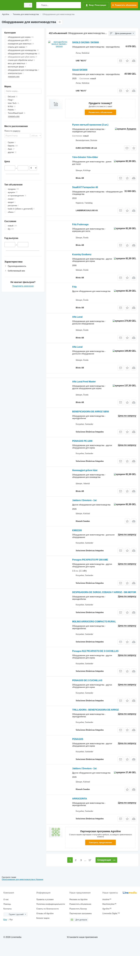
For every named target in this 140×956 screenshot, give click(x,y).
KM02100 (77, 530)
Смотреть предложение (100, 842)
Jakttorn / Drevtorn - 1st (84, 500)
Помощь (7, 904)
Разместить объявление (100, 112)
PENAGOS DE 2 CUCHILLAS (87, 680)
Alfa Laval (77, 317)
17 (90, 860)
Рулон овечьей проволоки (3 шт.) (90, 125)
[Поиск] (39, 5)
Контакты (7, 909)
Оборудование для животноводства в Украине (22, 879)
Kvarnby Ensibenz (81, 254)
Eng (5, 919)
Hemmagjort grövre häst (84, 470)
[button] (127, 60)
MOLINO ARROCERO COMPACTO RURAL (94, 621)
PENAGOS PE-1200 (82, 441)
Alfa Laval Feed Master (84, 381)
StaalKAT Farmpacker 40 (85, 187)
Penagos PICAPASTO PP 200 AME (90, 560)
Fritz (74, 287)
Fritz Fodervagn (80, 224)
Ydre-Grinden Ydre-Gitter (85, 157)
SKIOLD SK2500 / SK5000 (85, 42)
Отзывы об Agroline (45, 913)
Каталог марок (42, 918)
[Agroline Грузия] (11, 5)
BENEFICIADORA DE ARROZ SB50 (90, 411)
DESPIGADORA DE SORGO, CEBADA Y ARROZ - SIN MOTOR (104, 592)
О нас (6, 899)
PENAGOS (77, 739)
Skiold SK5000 (79, 70)
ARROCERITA (79, 798)
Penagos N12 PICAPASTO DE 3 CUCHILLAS (95, 651)
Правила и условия (45, 899)
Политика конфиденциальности (50, 904)
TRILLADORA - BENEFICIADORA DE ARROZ (95, 710)
